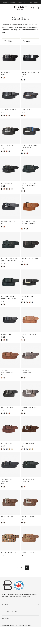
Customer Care (9, 611)
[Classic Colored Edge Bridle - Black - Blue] (22, 153)
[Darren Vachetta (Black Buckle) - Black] (27, 229)
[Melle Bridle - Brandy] (9, 413)
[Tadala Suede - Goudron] (24, 449)
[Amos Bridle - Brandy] (30, 302)
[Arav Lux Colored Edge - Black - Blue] (24, 80)
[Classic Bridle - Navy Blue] (9, 151)
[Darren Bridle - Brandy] (4, 227)
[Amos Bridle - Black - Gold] (22, 302)
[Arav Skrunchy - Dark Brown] (4, 115)
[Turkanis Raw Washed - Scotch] (24, 487)
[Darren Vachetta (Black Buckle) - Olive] (24, 229)
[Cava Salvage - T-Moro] (22, 522)
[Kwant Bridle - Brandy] (4, 340)
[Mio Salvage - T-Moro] (1, 522)
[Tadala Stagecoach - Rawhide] (1, 378)
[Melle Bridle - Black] (1, 413)
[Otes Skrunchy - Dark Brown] (7, 189)
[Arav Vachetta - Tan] (24, 115)
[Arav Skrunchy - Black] (1, 115)
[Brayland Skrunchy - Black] (22, 378)
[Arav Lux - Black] (1, 78)
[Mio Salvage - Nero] (4, 522)
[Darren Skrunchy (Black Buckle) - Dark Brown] (4, 266)
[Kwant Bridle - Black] (1, 340)
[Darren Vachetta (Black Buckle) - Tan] (22, 229)
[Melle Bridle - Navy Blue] (4, 413)
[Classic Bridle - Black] (1, 151)
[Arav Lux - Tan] (4, 78)
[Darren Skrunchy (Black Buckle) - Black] (1, 266)
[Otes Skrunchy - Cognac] (4, 189)
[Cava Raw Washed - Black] (22, 264)
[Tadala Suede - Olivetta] (30, 449)
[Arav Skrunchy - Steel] (9, 115)
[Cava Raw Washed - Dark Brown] (27, 264)
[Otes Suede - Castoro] (1, 449)
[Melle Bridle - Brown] (7, 413)
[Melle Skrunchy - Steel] (22, 413)
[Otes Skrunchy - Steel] (12, 189)
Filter (10, 41)
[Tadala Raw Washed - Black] (1, 487)
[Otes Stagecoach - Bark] (24, 340)
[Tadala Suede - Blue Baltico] (27, 449)
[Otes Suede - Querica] (12, 449)
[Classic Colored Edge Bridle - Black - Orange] (24, 153)
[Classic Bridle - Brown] (4, 151)
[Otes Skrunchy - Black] (1, 189)
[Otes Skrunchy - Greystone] (9, 189)
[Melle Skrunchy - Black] (24, 413)
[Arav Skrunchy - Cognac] (7, 115)
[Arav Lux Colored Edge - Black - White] (22, 80)
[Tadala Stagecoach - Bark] (4, 378)
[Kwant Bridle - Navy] (7, 340)
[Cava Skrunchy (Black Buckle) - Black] (1, 304)
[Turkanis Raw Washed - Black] (22, 487)
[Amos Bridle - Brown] (27, 302)
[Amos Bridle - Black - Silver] (24, 302)
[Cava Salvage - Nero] (24, 522)
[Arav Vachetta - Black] (22, 115)
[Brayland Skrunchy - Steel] (24, 378)
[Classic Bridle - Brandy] (7, 151)
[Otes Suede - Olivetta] (9, 449)
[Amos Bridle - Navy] (32, 302)
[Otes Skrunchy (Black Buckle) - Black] (22, 191)
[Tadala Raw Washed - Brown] (4, 487)
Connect (6, 619)
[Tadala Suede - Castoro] (22, 449)
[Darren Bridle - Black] (1, 227)
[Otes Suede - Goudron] (4, 449)
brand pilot (27, 625)
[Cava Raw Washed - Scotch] (24, 264)
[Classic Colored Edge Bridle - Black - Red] (27, 153)
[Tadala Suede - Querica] (32, 449)
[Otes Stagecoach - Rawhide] (22, 340)
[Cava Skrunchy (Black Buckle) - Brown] (4, 304)
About (5, 604)
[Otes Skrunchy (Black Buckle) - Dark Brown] (24, 191)
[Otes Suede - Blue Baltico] (7, 449)
